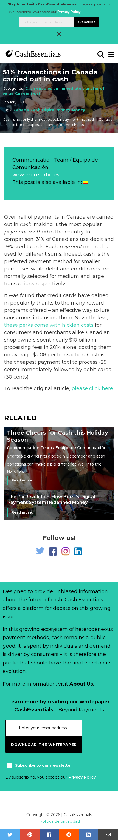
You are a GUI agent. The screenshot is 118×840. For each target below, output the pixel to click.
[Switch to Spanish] (85, 182)
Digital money (56, 110)
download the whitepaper (44, 744)
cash (25, 224)
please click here (92, 388)
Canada (21, 110)
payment (70, 247)
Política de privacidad (60, 821)
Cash (35, 110)
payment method (26, 232)
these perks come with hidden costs (49, 325)
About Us (81, 684)
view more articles (35, 175)
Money (78, 110)
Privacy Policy (69, 12)
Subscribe (86, 22)
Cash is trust (28, 93)
